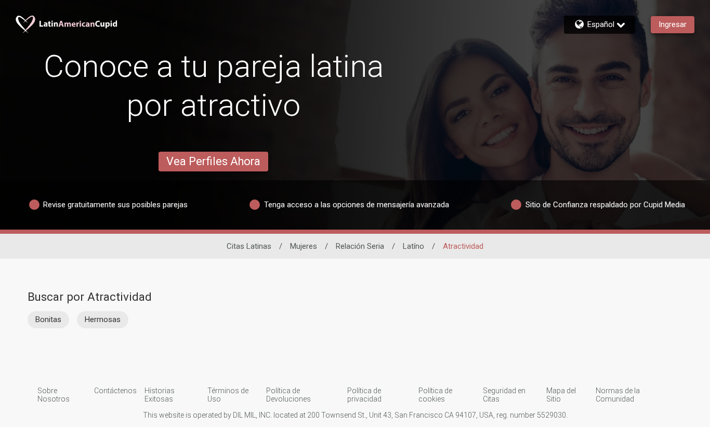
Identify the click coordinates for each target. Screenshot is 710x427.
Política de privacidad (364, 394)
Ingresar (673, 24)
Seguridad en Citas (504, 394)
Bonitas (48, 319)
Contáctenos (115, 390)
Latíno (413, 246)
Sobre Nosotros (53, 394)
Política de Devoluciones (288, 394)
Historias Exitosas (159, 394)
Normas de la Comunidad (618, 394)
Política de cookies (435, 394)
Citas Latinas (249, 246)
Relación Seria (360, 246)
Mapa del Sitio (561, 394)
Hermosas (103, 319)
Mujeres (303, 246)
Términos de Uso (227, 394)
